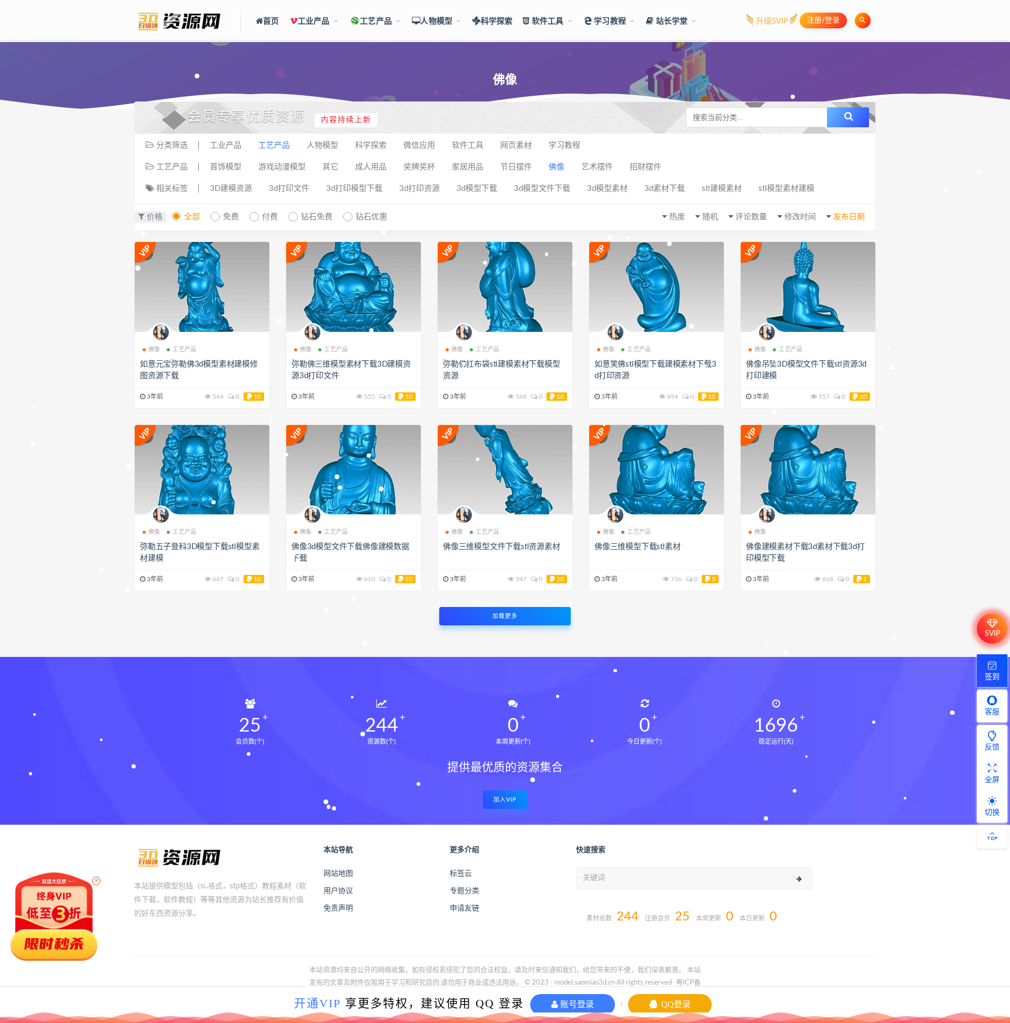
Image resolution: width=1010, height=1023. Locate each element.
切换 (992, 812)
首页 (271, 21)
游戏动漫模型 (282, 167)
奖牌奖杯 (419, 167)
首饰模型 (225, 167)
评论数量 (751, 217)
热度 (677, 217)
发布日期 (849, 217)
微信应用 (419, 145)
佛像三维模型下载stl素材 (637, 547)
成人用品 (371, 167)
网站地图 (338, 873)
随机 (710, 217)
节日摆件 (516, 167)
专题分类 (464, 891)
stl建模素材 (722, 189)
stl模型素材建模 (786, 189)
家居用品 (467, 167)
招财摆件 (645, 167)
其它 (330, 167)
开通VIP (317, 1003)
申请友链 (464, 908)
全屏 (992, 780)
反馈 (992, 747)
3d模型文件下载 (542, 189)
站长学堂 (670, 21)
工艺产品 (376, 21)
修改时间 (800, 217)
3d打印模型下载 (354, 189)
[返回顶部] (992, 836)
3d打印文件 (289, 189)
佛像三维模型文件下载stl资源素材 (501, 547)
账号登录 (576, 1004)
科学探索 (496, 21)
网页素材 (516, 145)
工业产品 (314, 21)
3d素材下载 (664, 189)
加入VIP (505, 800)
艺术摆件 (597, 167)
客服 (992, 712)
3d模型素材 (607, 189)
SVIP (992, 633)
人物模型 (436, 21)
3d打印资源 (419, 189)
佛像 (556, 167)
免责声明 (338, 908)
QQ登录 (675, 1004)
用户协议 (338, 891)
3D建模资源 (231, 189)
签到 (992, 677)
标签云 (461, 873)
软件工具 (547, 21)
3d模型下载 (477, 189)
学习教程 (609, 21)
